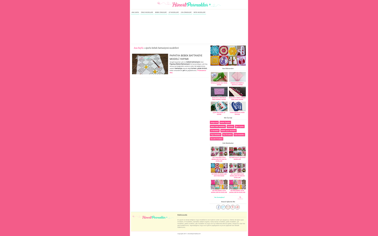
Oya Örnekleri (227, 135)
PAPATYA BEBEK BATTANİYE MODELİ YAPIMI (186, 57)
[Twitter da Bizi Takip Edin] (223, 207)
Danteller (230, 126)
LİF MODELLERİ (174, 12)
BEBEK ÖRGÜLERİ (161, 12)
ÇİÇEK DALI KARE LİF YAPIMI (219, 113)
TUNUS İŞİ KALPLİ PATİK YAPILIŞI (237, 113)
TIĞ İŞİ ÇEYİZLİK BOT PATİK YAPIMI (219, 84)
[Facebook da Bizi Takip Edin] (218, 207)
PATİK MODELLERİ (199, 12)
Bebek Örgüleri (225, 122)
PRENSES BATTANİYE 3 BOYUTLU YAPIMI (237, 84)
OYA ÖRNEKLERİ (186, 12)
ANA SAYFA (135, 12)
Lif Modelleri (215, 131)
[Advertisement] (189, 29)
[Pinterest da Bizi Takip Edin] (232, 207)
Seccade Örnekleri (217, 139)
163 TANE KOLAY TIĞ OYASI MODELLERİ (237, 158)
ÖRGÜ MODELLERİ (147, 12)
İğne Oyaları (240, 126)
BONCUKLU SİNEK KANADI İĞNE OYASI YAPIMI (237, 98)
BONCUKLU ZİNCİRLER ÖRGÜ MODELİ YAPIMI (219, 98)
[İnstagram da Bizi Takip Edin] (228, 207)
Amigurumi (214, 122)
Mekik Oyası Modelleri (228, 131)
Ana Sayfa (138, 48)
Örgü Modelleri (216, 135)
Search (240, 197)
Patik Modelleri (239, 135)
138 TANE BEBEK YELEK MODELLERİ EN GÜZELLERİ (219, 191)
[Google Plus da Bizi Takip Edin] (237, 207)
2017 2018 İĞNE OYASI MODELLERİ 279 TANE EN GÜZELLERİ (219, 159)
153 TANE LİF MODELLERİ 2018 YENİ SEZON (219, 175)
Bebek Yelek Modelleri (218, 126)
